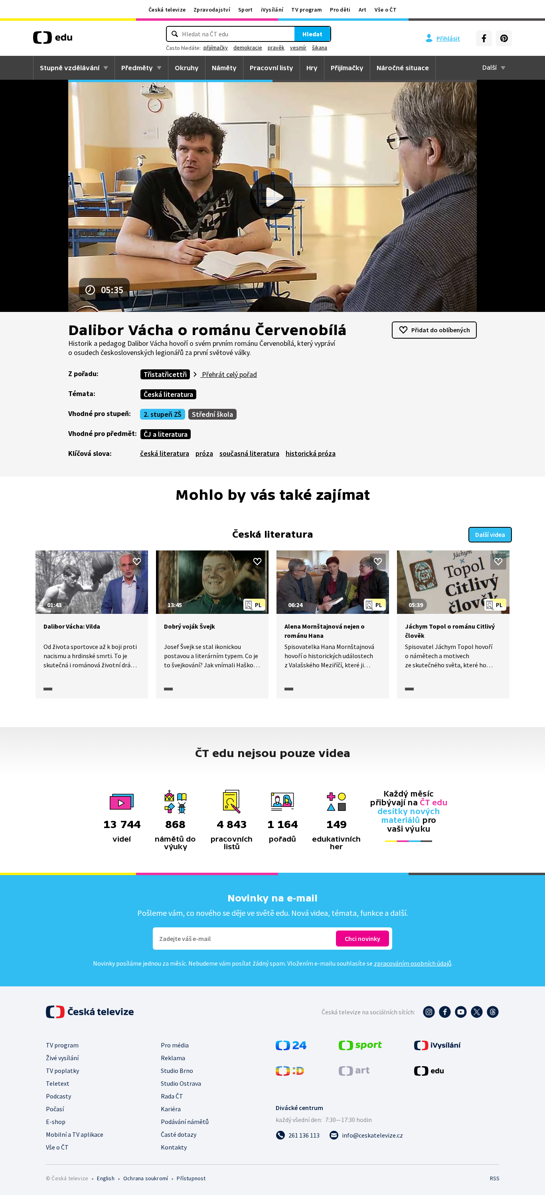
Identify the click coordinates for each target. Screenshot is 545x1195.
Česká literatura (168, 394)
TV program (306, 9)
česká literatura (164, 453)
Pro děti (340, 9)
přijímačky (215, 47)
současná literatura (249, 453)
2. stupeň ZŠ (163, 414)
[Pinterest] (504, 38)
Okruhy (187, 67)
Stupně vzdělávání (69, 67)
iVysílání (272, 9)
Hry (312, 67)
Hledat (312, 34)
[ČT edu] (52, 40)
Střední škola (212, 414)
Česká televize (167, 9)
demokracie (247, 47)
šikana (319, 47)
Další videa (490, 534)
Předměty (137, 67)
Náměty (224, 67)
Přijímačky (347, 67)
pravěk (276, 47)
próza (204, 453)
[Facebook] (484, 38)
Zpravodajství (212, 9)
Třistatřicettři (165, 374)
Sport (245, 9)
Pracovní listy (271, 67)
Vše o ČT (386, 9)
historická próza (311, 453)
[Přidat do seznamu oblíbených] (137, 562)
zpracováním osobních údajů (412, 963)
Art (363, 9)
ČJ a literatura (166, 434)
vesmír (298, 47)
